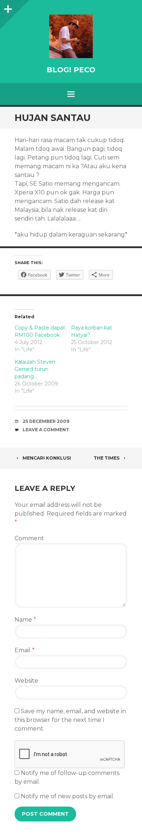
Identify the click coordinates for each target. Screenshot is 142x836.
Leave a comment (46, 429)
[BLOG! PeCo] (71, 36)
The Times (106, 458)
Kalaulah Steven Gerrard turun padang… (35, 369)
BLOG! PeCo (71, 69)
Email (25, 650)
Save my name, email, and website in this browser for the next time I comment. (70, 720)
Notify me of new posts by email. (67, 796)
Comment (29, 538)
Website (26, 680)
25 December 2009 (46, 421)
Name (25, 619)
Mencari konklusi (47, 458)
